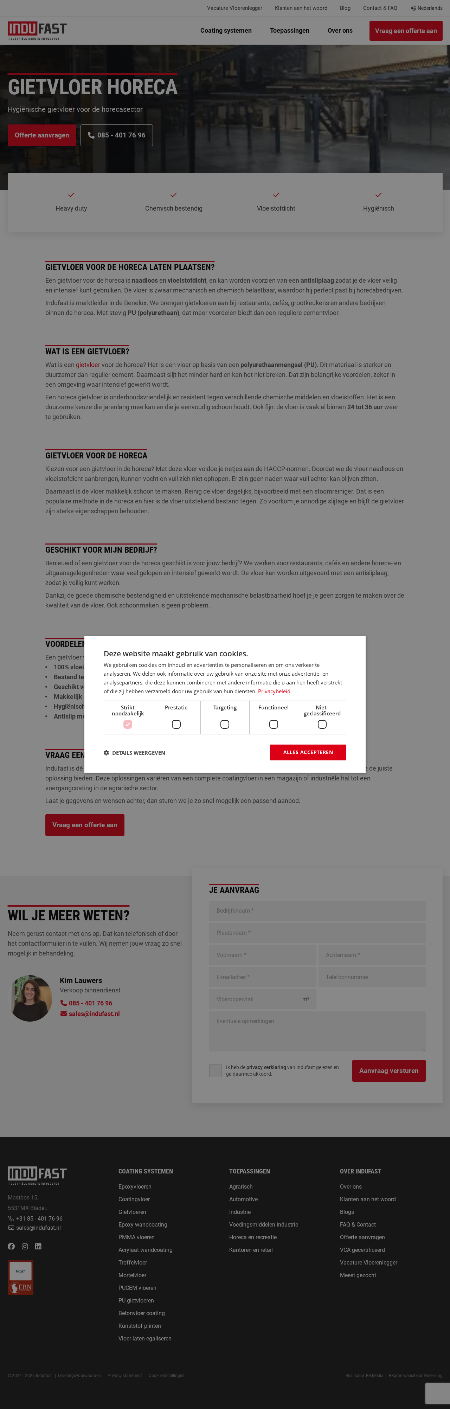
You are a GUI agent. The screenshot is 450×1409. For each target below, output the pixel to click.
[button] (134, 753)
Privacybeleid (274, 691)
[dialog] (225, 704)
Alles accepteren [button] (308, 752)
